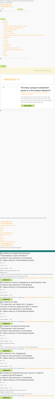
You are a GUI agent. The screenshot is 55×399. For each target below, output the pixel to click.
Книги (5, 38)
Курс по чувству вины (9, 33)
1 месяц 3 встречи (5, 393)
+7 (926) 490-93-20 (6, 6)
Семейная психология (26, 92)
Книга (5, 24)
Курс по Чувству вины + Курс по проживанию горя (25, 347)
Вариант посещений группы (6, 392)
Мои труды (5, 22)
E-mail (1, 265)
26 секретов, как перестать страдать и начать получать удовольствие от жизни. (24, 35)
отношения (45, 92)
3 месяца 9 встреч (16, 393)
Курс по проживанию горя (10, 29)
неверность (39, 92)
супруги (31, 94)
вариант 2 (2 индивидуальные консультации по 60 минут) (38, 274)
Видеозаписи (7, 44)
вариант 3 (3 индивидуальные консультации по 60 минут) (14, 276)
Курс (1, 345)
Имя (1, 262)
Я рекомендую (6, 37)
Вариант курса (3, 272)
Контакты (5, 55)
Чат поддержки (8, 31)
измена (34, 92)
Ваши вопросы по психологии (11, 47)
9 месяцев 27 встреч (27, 393)
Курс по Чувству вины (6, 347)
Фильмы (6, 40)
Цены (4, 53)
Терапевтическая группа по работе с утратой (15, 26)
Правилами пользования (47, 277)
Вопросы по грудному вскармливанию (13, 49)
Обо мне (5, 20)
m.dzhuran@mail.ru (6, 4)
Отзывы (5, 51)
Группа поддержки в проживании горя (13, 27)
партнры (23, 94)
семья (26, 94)
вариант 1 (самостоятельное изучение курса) (12, 274)
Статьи (6, 42)
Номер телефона (4, 268)
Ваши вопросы (6, 46)
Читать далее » (28, 106)
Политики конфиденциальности (32, 277)
